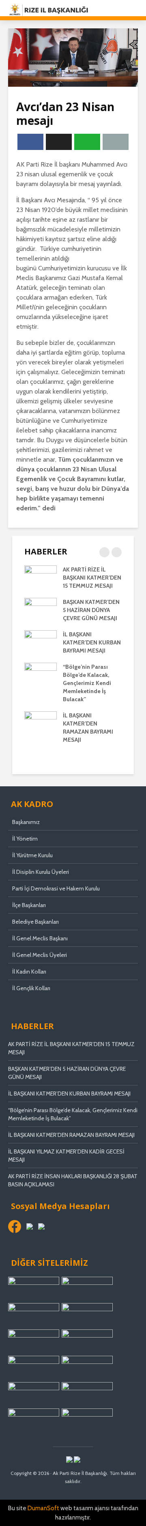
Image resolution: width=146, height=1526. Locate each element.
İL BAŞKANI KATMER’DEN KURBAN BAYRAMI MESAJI (92, 642)
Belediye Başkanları (35, 921)
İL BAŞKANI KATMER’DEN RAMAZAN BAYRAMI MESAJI (71, 1135)
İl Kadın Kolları (29, 971)
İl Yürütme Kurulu (32, 855)
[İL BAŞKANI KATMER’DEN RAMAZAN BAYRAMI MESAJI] (40, 722)
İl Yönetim (25, 838)
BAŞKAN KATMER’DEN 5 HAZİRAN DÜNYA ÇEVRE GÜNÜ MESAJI (91, 610)
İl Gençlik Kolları (31, 988)
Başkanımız (26, 822)
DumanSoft (43, 1508)
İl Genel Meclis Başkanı (40, 938)
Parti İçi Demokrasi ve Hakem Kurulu (56, 888)
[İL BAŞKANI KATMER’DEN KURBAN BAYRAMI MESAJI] (40, 641)
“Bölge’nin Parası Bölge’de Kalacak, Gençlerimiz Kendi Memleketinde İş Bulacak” (87, 683)
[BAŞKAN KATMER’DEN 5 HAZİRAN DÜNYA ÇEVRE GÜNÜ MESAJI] (40, 609)
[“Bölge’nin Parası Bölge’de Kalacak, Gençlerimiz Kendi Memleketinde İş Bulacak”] (40, 674)
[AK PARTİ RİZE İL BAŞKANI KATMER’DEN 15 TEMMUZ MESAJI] (40, 576)
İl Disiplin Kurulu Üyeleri (40, 871)
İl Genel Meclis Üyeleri (39, 955)
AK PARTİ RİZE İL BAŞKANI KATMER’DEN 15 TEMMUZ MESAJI (92, 577)
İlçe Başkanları (29, 905)
